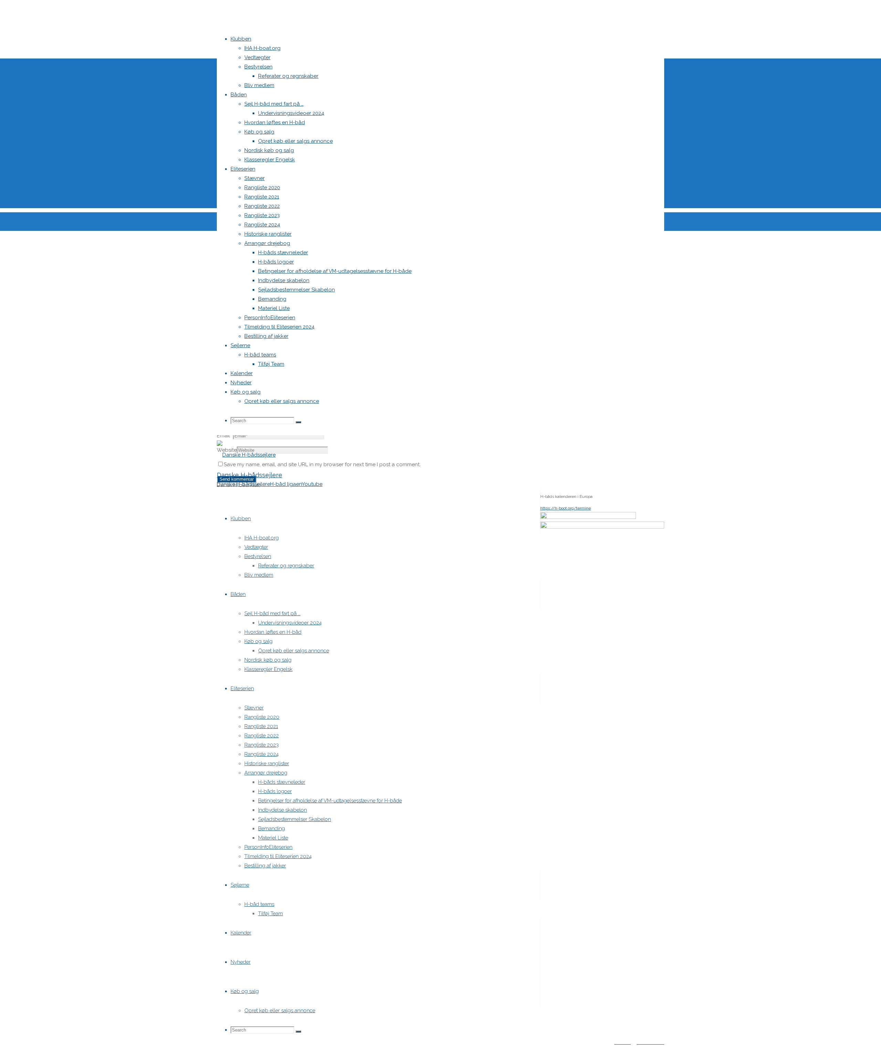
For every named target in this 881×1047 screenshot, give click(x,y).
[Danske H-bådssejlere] (246, 455)
